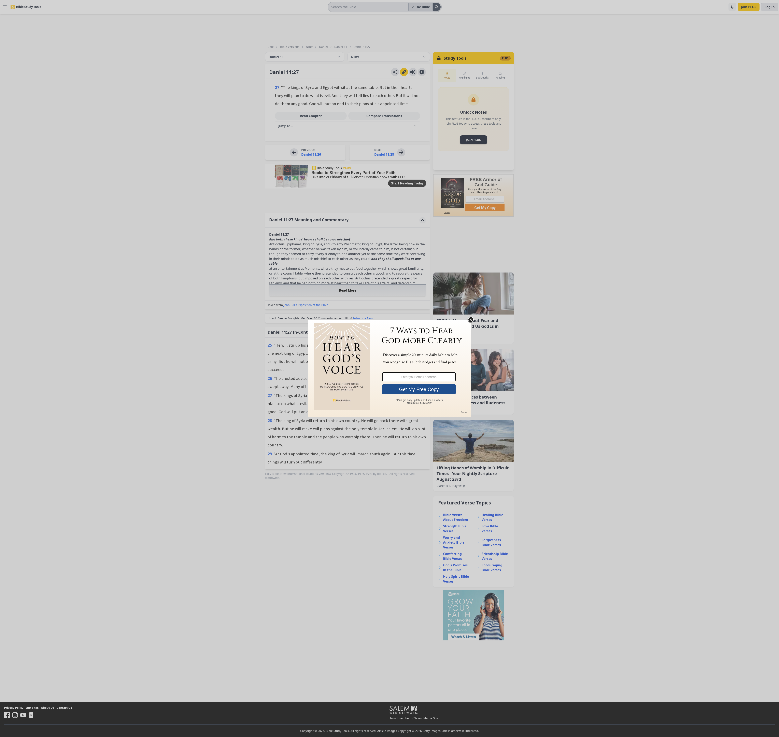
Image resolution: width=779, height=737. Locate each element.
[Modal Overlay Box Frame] (389, 368)
